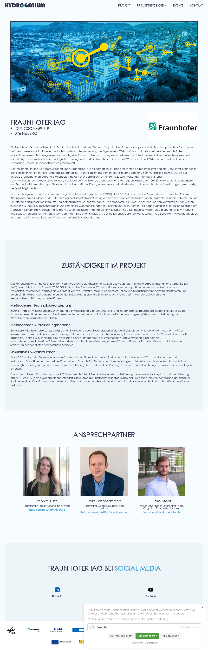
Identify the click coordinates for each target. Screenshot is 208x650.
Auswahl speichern (121, 635)
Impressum (137, 643)
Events (178, 5)
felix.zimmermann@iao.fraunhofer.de (104, 512)
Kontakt (196, 5)
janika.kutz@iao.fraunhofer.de (46, 509)
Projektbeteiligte (150, 5)
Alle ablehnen (170, 635)
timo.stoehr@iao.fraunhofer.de (161, 512)
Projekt (124, 5)
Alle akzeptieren (147, 635)
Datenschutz (151, 643)
